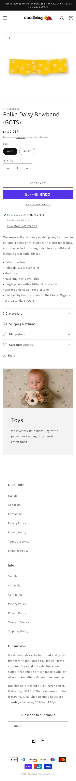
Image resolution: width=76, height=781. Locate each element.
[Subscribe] (63, 726)
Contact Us (15, 514)
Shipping (20, 137)
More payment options (38, 204)
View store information (22, 226)
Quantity (8, 160)
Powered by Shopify (46, 774)
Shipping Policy (18, 550)
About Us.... (15, 505)
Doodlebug (32, 774)
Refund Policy (17, 532)
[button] (5, 18)
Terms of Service (18, 541)
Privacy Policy (17, 523)
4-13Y (27, 151)
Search (12, 495)
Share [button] (11, 355)
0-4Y (10, 151)
